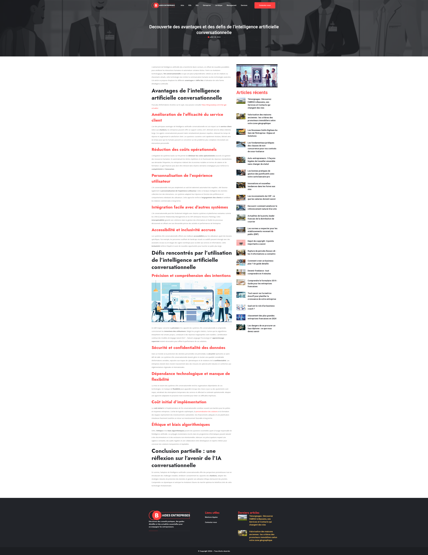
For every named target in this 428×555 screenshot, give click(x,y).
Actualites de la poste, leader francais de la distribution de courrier (261, 219)
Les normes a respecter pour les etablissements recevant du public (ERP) (262, 231)
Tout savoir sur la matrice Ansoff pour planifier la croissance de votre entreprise (262, 296)
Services (244, 5)
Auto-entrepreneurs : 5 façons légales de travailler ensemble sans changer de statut (261, 161)
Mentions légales (211, 517)
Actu (182, 5)
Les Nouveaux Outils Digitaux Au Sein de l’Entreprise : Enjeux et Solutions (262, 133)
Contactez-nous (211, 522)
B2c (197, 5)
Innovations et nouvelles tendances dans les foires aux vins (261, 186)
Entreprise (207, 5)
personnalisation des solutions (207, 411)
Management (231, 5)
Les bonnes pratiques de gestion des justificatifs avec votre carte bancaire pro (261, 174)
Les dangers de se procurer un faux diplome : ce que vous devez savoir (261, 328)
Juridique (218, 5)
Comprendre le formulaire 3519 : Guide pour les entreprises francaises (262, 283)
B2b (189, 5)
